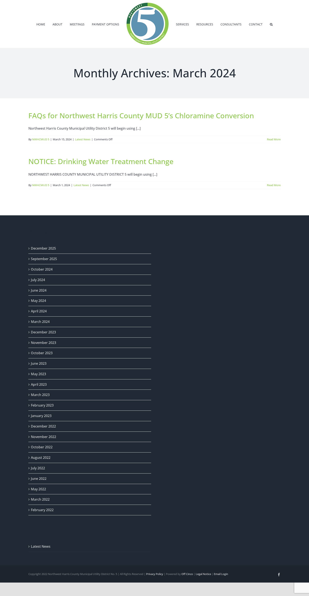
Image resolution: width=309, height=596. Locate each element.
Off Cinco (187, 574)
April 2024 (39, 311)
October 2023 (42, 353)
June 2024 (38, 290)
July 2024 (38, 280)
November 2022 (43, 436)
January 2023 (41, 415)
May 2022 (38, 489)
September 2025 (44, 259)
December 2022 (43, 426)
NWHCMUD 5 (40, 139)
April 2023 (39, 384)
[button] (259, 24)
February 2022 (42, 510)
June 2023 (38, 363)
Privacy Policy (154, 574)
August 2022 (40, 457)
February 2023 (42, 405)
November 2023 (43, 342)
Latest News (82, 139)
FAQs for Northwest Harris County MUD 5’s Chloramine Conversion (141, 115)
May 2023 (38, 374)
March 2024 (40, 321)
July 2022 (38, 468)
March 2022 (40, 499)
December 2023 (43, 332)
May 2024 (38, 300)
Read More (274, 139)
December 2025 (43, 248)
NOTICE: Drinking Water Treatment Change (100, 161)
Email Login (221, 574)
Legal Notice (203, 574)
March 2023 (40, 394)
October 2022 (42, 447)
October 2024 (42, 269)
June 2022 (38, 478)
